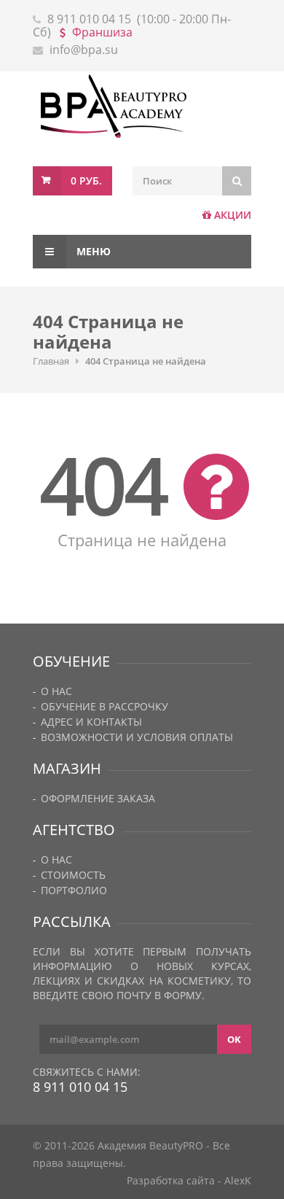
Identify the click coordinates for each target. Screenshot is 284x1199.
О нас (56, 691)
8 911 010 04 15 (89, 19)
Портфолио (74, 890)
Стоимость (73, 875)
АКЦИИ (232, 215)
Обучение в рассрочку (104, 706)
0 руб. (86, 180)
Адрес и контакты (91, 722)
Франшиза (102, 32)
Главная (51, 361)
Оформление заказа (98, 798)
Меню (92, 251)
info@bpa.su (84, 50)
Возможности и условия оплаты (137, 737)
